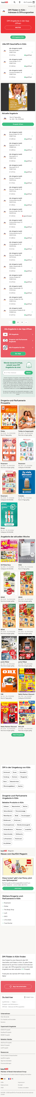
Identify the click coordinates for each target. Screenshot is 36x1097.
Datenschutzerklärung (26, 388)
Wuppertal (23, 777)
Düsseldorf (23, 772)
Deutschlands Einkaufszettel (9, 1055)
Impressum (21, 1082)
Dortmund (7, 772)
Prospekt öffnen (18, 124)
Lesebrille (28, 829)
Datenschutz (4, 1085)
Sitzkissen (17, 820)
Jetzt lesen (18, 888)
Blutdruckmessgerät (23, 825)
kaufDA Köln (5, 1002)
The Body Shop (9, 910)
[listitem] (9, 420)
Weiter (28, 373)
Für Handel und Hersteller (8, 1019)
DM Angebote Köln (18, 37)
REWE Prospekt (5, 1035)
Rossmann (7, 903)
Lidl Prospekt (4, 1048)
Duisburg (6, 777)
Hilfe (2, 1082)
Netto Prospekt (5, 1045)
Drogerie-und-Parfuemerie (10, 1004)
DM (23, 969)
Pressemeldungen (6, 1063)
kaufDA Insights (5, 1058)
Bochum (14, 777)
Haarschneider (8, 834)
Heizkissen (18, 839)
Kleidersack (7, 820)
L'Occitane (7, 920)
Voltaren (6, 806)
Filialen (14, 1002)
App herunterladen (6, 1061)
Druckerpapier (25, 815)
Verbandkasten (8, 829)
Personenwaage (20, 811)
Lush (5, 913)
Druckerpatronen (9, 825)
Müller (6, 906)
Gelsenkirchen (14, 781)
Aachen (20, 786)
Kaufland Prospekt (6, 1032)
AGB (2, 1087)
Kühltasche (19, 834)
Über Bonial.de (5, 1017)
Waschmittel (16, 806)
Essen (15, 772)
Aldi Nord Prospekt (6, 1042)
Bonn (5, 781)
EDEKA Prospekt (5, 1030)
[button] (18, 105)
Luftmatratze (8, 839)
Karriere (3, 1022)
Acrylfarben (7, 843)
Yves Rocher (8, 923)
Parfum (25, 806)
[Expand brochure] (18, 97)
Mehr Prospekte (18, 735)
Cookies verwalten (23, 1087)
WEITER (18, 27)
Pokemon (19, 829)
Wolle (16, 815)
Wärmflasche (8, 815)
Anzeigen (30, 6)
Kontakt (20, 1085)
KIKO (5, 916)
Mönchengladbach (9, 786)
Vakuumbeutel (8, 811)
